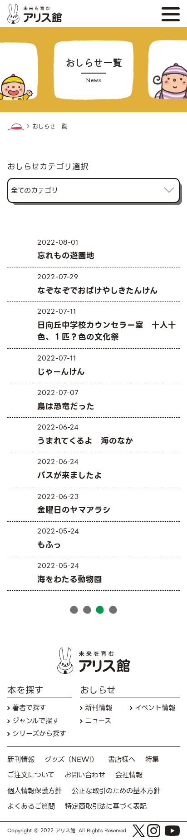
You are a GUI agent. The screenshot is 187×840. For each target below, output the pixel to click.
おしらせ (98, 690)
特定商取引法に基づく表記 (106, 806)
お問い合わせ (84, 775)
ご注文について (30, 775)
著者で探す (29, 707)
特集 (152, 759)
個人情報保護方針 (34, 791)
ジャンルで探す (35, 721)
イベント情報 (155, 707)
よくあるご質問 (31, 806)
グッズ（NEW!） (71, 759)
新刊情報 (98, 707)
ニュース (98, 721)
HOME (15, 127)
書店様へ (121, 759)
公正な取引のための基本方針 (116, 791)
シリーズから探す (39, 733)
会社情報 (129, 775)
